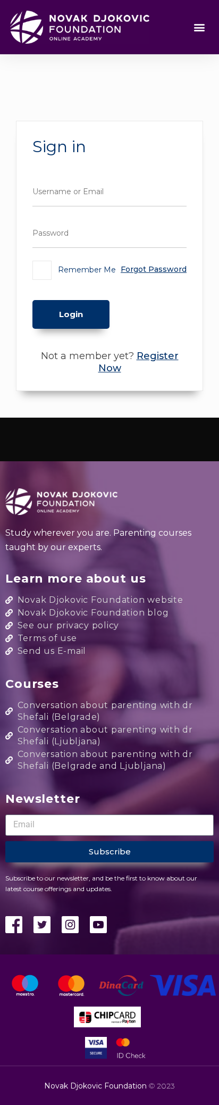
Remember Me (86, 270)
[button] (199, 27)
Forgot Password (154, 269)
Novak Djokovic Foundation (96, 1086)
